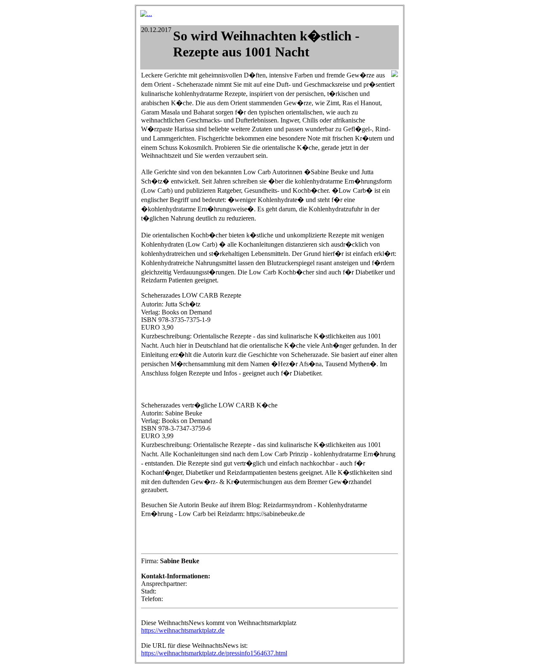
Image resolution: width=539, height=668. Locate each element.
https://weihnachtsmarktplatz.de (182, 630)
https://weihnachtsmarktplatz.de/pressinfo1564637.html (214, 653)
